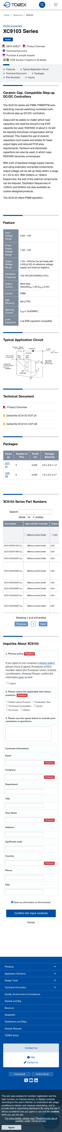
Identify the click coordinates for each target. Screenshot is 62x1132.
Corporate (18, 1074)
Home (6, 15)
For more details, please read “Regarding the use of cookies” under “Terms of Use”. (31, 1119)
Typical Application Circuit (35, 69)
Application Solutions (15, 973)
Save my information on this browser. (32, 902)
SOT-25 (7, 465)
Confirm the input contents (31, 913)
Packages (39, 73)
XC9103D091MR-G (12, 551)
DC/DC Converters (12, 25)
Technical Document (16, 50)
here (21, 677)
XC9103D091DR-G (12, 545)
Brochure (9, 1007)
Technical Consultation (20, 706)
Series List (17, 15)
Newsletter (10, 1014)
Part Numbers (13, 77)
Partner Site (41, 1074)
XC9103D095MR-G (12, 605)
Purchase (13, 710)
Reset (31, 922)
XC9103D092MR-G (12, 570)
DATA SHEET (13, 46)
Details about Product (19, 702)
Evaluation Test (43, 702)
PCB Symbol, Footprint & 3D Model (28, 59)
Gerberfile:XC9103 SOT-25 (21, 415)
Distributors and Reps (16, 1021)
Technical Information (15, 987)
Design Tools (11, 980)
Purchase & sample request (20, 55)
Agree (11, 1127)
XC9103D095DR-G (12, 595)
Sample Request (13, 1028)
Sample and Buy (13, 1001)
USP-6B (7, 475)
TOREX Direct (12, 1035)
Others (26, 710)
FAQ (32, 1057)
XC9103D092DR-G (12, 558)
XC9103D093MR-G (12, 588)
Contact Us (31, 1048)
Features (10, 69)
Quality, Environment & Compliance (22, 994)
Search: (14, 512)
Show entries (31, 517)
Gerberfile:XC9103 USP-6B (21, 424)
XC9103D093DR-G (12, 582)
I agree (12, 683)
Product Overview (36, 46)
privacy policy (47, 663)
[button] (55, 5)
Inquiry (31, 77)
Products (9, 966)
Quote (39, 706)
